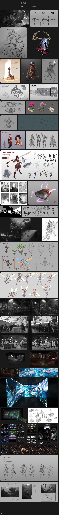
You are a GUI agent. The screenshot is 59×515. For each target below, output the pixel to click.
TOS (40, 6)
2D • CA (20, 6)
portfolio (29, 3)
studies (33, 6)
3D (27, 6)
